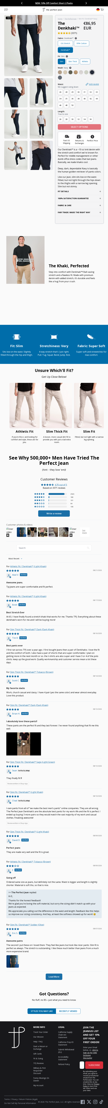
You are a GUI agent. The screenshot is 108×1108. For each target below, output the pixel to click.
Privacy (14, 1099)
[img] (12, 570)
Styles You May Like (42, 1011)
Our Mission (38, 1037)
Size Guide (94, 84)
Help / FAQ (38, 1041)
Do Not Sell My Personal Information (20, 1103)
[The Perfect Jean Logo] (52, 10)
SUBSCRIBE (94, 1065)
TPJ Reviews (38, 1063)
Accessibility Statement (63, 1058)
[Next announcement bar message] (86, 3)
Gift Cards (37, 1053)
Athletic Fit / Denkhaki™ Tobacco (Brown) (30, 861)
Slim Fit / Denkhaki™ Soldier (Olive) (27, 924)
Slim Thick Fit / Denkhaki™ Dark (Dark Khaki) (32, 629)
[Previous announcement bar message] (21, 3)
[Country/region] (98, 9)
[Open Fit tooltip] (67, 56)
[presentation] (28, 92)
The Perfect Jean (71, 19)
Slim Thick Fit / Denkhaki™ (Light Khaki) (29, 831)
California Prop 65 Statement (65, 1043)
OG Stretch (65, 43)
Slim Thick (72, 61)
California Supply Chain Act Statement (65, 1035)
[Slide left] (8, 414)
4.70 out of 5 (61, 484)
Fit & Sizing (38, 1058)
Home (60, 19)
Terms (7, 1099)
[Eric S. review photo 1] (12, 961)
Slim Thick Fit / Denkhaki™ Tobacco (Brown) (31, 672)
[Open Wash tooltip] (70, 67)
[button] (6, 9)
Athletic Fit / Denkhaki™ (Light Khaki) (28, 566)
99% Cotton (82, 43)
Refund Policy (64, 1064)
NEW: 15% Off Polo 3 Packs (45, 3)
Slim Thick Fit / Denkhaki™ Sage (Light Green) (32, 762)
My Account (38, 1085)
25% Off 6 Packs (68, 3)
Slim (61, 61)
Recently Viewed (68, 1011)
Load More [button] (54, 976)
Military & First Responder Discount (39, 1070)
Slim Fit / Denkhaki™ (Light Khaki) (26, 792)
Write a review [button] (54, 513)
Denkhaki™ (65, 50)
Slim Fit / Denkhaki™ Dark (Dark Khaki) (29, 705)
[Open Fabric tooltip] (76, 38)
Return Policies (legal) (28, 1099)
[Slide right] (99, 414)
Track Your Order (40, 1032)
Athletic (85, 61)
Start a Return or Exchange (40, 1047)
